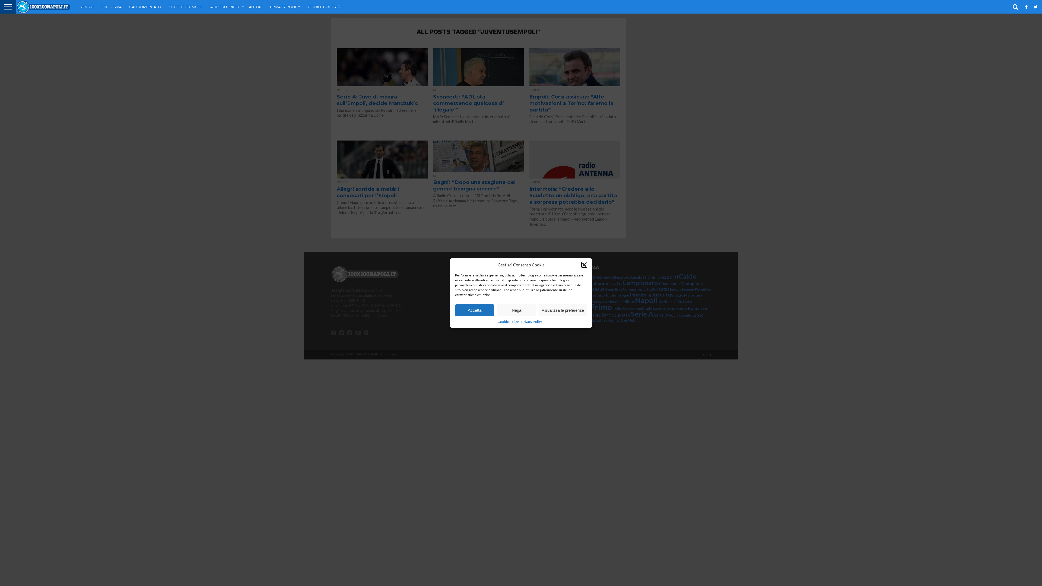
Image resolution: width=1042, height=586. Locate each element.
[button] (584, 264)
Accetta (474, 310)
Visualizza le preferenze (563, 310)
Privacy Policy (531, 322)
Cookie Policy (508, 322)
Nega (516, 310)
